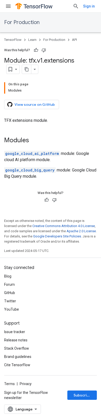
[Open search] (76, 6)
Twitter (10, 301)
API (74, 40)
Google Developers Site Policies (57, 236)
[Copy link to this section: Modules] (34, 141)
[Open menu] (8, 6)
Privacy (26, 384)
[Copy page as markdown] (26, 69)
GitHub (9, 293)
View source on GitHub (35, 104)
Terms (9, 384)
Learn (32, 40)
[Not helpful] (44, 50)
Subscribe (82, 395)
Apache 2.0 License (81, 231)
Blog (7, 276)
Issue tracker (14, 332)
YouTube (11, 309)
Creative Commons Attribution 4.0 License (63, 226)
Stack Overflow (16, 348)
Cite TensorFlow (17, 365)
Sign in (89, 6)
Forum (9, 284)
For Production (22, 22)
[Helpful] (36, 50)
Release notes (15, 340)
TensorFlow (12, 40)
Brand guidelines (17, 357)
